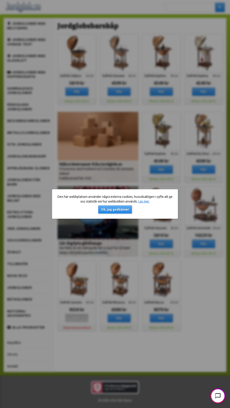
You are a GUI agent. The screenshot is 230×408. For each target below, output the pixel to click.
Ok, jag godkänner (115, 209)
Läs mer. (144, 201)
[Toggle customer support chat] (218, 396)
